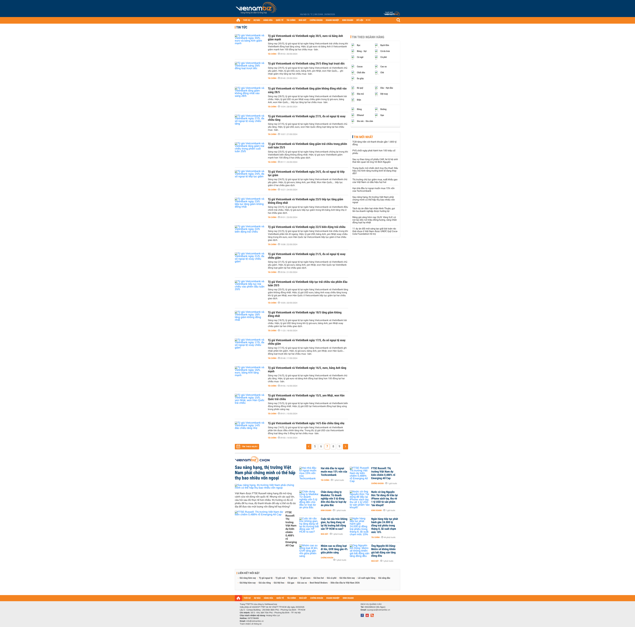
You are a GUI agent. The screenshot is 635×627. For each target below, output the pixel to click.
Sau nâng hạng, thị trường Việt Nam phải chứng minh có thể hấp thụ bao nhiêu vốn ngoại (373, 200)
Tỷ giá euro (305, 578)
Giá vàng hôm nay (248, 578)
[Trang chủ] (238, 20)
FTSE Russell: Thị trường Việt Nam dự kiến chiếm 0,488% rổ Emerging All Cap (291, 529)
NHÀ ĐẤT (302, 20)
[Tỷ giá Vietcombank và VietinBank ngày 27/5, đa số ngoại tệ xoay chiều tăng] (250, 124)
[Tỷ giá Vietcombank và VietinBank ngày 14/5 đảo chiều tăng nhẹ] (250, 431)
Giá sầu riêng (265, 583)
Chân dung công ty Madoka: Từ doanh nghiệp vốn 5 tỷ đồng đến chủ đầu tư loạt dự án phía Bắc (333, 498)
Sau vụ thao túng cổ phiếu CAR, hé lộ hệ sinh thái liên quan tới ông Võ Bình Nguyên (375, 160)
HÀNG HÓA (268, 20)
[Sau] (345, 446)
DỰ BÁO (257, 20)
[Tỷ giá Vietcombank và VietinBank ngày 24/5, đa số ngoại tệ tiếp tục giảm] (250, 180)
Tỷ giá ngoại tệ (266, 578)
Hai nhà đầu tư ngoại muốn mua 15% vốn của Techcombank (334, 472)
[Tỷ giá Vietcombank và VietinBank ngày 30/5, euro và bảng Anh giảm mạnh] (250, 44)
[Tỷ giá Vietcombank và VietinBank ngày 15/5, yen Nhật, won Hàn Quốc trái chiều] (250, 404)
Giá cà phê (331, 578)
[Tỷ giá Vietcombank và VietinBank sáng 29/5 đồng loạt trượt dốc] (250, 72)
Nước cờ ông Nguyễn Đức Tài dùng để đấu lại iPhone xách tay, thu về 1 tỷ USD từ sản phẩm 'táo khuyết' (384, 498)
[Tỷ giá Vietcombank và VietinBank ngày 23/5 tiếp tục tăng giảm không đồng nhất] (250, 207)
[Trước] (308, 446)
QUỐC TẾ (279, 20)
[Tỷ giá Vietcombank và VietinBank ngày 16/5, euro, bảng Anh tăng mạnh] (250, 376)
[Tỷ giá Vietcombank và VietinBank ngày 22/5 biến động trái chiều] (250, 235)
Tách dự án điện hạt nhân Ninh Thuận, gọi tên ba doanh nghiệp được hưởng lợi (373, 210)
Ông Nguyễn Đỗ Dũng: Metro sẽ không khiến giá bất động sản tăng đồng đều (383, 551)
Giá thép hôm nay (248, 583)
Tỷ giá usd (280, 578)
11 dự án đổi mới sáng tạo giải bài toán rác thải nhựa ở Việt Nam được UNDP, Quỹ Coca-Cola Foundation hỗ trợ (375, 231)
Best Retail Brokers (319, 583)
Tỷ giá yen (292, 578)
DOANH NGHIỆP (332, 20)
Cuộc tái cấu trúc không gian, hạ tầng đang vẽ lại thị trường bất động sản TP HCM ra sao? (334, 524)
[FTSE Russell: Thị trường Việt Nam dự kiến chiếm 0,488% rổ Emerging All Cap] (360, 473)
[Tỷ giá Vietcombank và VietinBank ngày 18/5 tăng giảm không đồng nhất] (250, 321)
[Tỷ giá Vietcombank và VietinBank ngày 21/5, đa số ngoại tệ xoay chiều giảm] (250, 262)
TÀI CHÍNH (291, 20)
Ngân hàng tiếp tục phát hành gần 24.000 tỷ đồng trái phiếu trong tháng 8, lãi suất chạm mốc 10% (384, 525)
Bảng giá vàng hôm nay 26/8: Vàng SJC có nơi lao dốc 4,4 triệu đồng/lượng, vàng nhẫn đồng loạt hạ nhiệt (374, 220)
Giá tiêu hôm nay (347, 578)
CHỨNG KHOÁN (316, 20)
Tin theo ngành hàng (368, 37)
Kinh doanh (326, 510)
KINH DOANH (347, 20)
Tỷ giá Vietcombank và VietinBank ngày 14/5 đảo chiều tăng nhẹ (306, 423)
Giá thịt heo (279, 583)
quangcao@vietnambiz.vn (378, 610)
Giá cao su (302, 583)
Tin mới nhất (363, 137)
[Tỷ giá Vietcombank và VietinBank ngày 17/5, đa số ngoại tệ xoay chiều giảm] (250, 348)
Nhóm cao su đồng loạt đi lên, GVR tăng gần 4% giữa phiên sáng (334, 549)
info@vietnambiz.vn (255, 621)
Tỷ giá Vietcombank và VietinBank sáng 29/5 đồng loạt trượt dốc (306, 63)
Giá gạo (290, 583)
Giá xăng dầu (384, 578)
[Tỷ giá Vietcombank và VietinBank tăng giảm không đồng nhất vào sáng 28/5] (250, 97)
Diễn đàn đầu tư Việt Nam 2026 (345, 583)
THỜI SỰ (246, 20)
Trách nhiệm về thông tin (251, 624)
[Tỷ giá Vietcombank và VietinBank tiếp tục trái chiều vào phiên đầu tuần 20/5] (250, 290)
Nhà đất (324, 534)
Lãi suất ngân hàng (366, 578)
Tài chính (272, 54)
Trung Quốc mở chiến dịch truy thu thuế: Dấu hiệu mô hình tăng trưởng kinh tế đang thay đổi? (375, 171)
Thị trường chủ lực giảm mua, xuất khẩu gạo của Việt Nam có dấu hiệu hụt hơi (375, 181)
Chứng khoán (377, 483)
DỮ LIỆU (360, 20)
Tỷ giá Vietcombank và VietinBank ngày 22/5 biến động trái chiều (306, 227)
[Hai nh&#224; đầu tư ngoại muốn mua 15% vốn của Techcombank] (309, 473)
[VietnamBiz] (257, 9)
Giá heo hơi (318, 578)
